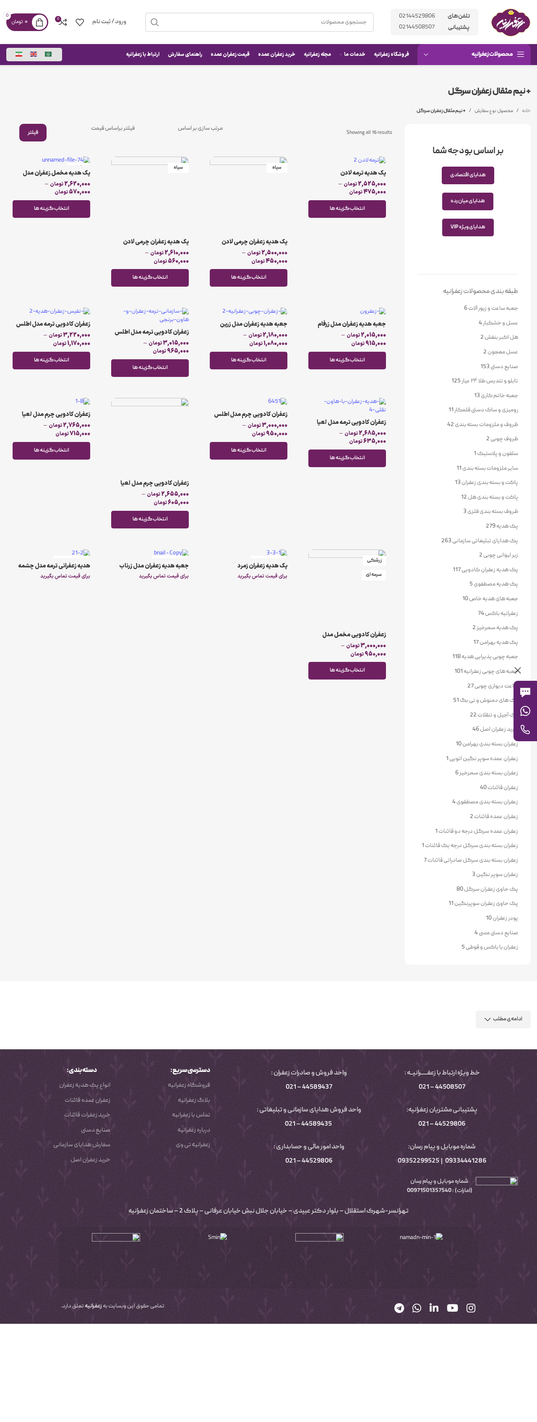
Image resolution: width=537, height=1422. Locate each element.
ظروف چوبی (504, 439)
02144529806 (417, 16)
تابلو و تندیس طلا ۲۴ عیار (489, 381)
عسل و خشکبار (500, 323)
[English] (34, 54)
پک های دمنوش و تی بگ (489, 700)
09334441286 (466, 1161)
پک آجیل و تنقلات (497, 715)
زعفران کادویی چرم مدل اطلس (250, 414)
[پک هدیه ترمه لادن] (347, 161)
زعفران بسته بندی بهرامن (490, 744)
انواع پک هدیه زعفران (84, 1085)
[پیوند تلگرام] (399, 1309)
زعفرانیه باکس (501, 613)
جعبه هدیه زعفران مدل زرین (253, 324)
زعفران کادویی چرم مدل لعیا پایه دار (56, 418)
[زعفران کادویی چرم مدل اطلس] (248, 402)
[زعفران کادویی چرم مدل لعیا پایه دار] (51, 402)
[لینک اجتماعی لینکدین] (434, 1309)
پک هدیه (507, 526)
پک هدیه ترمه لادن (363, 173)
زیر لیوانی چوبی (500, 555)
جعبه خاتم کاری (499, 396)
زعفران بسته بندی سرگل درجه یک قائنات (471, 846)
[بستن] (517, 670)
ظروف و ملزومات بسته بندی (486, 425)
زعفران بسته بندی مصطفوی (487, 802)
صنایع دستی (504, 367)
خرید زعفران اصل (499, 729)
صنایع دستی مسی (498, 933)
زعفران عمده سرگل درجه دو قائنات (478, 831)
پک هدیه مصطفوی (496, 584)
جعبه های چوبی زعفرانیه (491, 671)
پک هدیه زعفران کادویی (489, 570)
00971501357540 (428, 1191)
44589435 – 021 (308, 1124)
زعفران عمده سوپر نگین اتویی (483, 759)
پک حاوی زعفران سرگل (491, 889)
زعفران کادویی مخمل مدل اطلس (354, 639)
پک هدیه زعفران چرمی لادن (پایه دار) (156, 246)
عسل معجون (502, 352)
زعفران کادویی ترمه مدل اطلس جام (53, 328)
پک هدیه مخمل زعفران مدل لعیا (56, 177)
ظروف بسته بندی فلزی (492, 511)
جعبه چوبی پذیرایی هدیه (489, 657)
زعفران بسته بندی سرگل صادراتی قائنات (473, 860)
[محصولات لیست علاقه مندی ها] (79, 22)
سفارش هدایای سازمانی (81, 1145)
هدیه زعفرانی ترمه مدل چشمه (54, 566)
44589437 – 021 (309, 1087)
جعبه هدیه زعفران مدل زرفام (352, 324)
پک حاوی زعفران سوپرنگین (486, 903)
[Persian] (19, 54)
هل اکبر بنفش (501, 337)
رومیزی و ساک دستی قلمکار (486, 410)
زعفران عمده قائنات (496, 817)
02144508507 (417, 27)
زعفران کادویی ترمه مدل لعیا (351, 422)
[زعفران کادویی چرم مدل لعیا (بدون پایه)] (150, 437)
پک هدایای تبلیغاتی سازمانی (485, 541)
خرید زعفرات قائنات (87, 1115)
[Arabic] (48, 54)
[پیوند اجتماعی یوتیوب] (452, 1309)
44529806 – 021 (442, 1124)
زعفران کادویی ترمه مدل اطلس (152, 332)
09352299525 (418, 1161)
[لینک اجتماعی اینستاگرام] (471, 1309)
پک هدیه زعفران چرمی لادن (254, 242)
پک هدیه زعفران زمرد (262, 566)
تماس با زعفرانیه (191, 1115)
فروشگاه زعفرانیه (189, 1085)
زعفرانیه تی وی (193, 1145)
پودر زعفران (505, 918)
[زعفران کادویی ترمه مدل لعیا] (347, 406)
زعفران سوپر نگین (497, 874)
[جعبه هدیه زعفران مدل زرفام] (347, 312)
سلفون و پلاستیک (497, 454)
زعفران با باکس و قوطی (492, 947)
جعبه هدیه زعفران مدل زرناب (154, 566)
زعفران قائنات (502, 788)
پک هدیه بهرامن (499, 642)
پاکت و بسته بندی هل (493, 497)
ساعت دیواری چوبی (496, 686)
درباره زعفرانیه (193, 1130)
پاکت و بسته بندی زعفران (489, 482)
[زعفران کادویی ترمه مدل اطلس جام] (51, 312)
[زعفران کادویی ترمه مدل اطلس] (150, 316)
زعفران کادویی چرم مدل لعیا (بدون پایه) (154, 487)
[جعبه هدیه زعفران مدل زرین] (248, 312)
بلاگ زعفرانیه (194, 1100)
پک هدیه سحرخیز (497, 628)
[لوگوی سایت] (511, 22)
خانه (526, 111)
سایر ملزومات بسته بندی (490, 468)
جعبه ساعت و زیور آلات (493, 308)
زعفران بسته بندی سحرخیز (488, 773)
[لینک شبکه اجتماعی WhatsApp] (416, 1309)
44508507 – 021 (442, 1087)
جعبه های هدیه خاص (493, 599)
